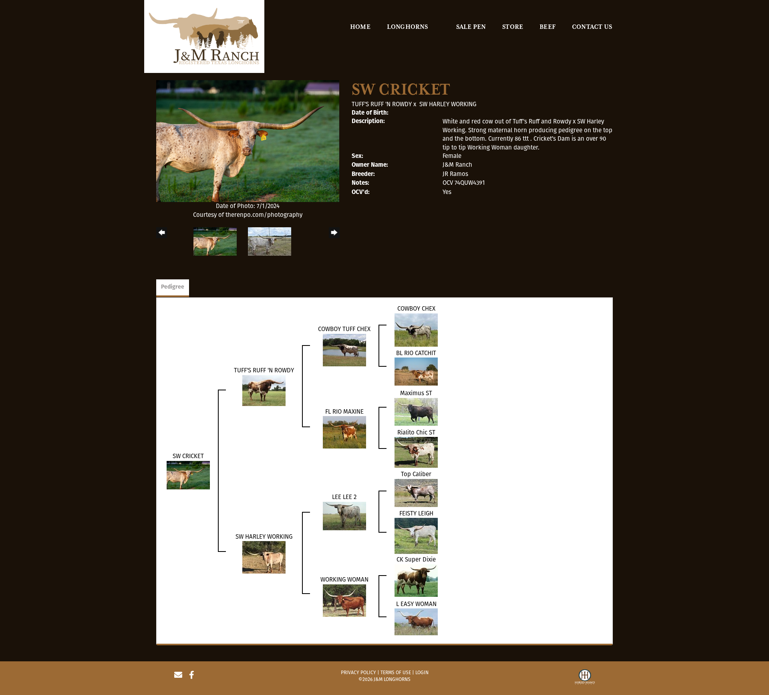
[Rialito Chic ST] (416, 451)
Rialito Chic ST (416, 432)
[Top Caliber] (416, 492)
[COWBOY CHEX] (416, 329)
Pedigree (172, 287)
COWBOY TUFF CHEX (344, 329)
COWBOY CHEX (416, 308)
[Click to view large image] (247, 140)
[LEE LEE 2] (344, 515)
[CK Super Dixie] (416, 580)
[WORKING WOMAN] (344, 600)
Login (422, 672)
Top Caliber (416, 474)
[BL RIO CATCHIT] (416, 371)
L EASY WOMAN (416, 604)
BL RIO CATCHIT (416, 353)
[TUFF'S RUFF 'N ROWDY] (264, 390)
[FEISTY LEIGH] (416, 535)
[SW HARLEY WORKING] (264, 557)
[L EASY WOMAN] (416, 621)
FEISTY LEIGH (416, 513)
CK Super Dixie (416, 559)
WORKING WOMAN (344, 579)
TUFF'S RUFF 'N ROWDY (382, 104)
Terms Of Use (395, 672)
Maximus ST (416, 393)
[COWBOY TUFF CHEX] (344, 349)
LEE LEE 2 (344, 497)
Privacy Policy (358, 672)
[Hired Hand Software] (585, 678)
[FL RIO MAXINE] (344, 431)
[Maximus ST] (416, 411)
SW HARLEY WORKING (447, 104)
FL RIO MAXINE (344, 411)
